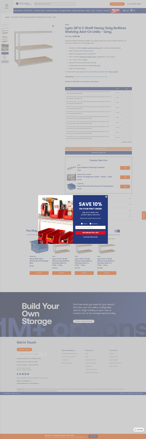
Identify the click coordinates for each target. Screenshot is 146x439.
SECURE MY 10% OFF (90, 232)
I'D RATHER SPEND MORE (90, 237)
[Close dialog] (106, 197)
